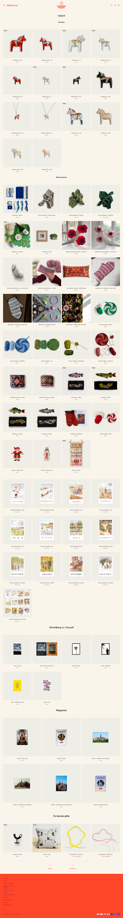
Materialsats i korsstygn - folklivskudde (76, 288)
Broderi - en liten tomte (17, 470)
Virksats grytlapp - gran (47, 361)
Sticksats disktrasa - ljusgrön (76, 215)
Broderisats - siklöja (47, 433)
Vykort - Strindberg (105, 665)
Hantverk (5, 897)
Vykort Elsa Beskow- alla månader (17, 619)
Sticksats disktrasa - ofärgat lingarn (46, 215)
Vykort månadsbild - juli (76, 546)
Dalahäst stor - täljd (105, 133)
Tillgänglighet (7, 905)
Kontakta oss (73, 868)
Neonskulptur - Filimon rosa (106, 854)
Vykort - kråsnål (76, 665)
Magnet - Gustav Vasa (22, 758)
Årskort (5, 880)
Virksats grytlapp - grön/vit (105, 324)
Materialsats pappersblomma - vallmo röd (76, 251)
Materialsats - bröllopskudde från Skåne (76, 324)
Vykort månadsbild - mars (76, 510)
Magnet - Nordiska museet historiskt (22, 804)
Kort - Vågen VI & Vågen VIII (47, 665)
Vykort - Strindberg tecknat (17, 702)
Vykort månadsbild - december (105, 582)
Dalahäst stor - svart (106, 96)
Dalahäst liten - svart (76, 96)
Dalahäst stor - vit (76, 60)
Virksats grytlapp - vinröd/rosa (105, 361)
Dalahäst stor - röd (17, 60)
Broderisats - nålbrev (17, 215)
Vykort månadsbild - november (76, 582)
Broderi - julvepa (76, 470)
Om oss (5, 902)
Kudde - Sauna (46, 854)
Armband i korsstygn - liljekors (46, 397)
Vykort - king (47, 702)
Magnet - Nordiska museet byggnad (100, 758)
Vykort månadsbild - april (105, 510)
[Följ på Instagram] (3, 909)
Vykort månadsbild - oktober (47, 582)
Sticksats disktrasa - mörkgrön (105, 215)
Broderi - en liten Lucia (46, 470)
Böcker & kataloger (8, 883)
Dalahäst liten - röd (17, 96)
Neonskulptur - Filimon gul (76, 854)
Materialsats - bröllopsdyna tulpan (46, 324)
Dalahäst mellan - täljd (17, 169)
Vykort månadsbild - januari (17, 510)
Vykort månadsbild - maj (17, 546)
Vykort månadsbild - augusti (106, 546)
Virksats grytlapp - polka (106, 433)
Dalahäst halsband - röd (17, 133)
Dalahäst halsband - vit (46, 133)
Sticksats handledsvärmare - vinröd (47, 288)
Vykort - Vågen (17, 665)
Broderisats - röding (76, 397)
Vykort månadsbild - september (17, 582)
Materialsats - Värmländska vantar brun (17, 324)
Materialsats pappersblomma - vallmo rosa (105, 251)
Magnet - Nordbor (61, 758)
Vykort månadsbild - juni (47, 546)
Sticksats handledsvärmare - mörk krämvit (17, 288)
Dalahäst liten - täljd (47, 169)
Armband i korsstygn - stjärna (17, 397)
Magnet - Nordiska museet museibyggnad (61, 804)
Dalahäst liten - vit (46, 96)
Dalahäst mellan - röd (47, 60)
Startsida (5, 878)
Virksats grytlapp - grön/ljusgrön (76, 361)
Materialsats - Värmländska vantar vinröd (105, 288)
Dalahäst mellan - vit (106, 60)
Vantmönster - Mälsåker (76, 433)
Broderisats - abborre (17, 433)
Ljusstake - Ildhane (17, 854)
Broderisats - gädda (105, 397)
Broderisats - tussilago (17, 251)
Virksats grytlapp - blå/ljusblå (17, 361)
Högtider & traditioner (9, 894)
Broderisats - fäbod (47, 251)
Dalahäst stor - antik (76, 133)
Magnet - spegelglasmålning (101, 804)
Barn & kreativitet (8, 900)
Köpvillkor (50, 868)
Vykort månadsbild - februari (47, 510)
